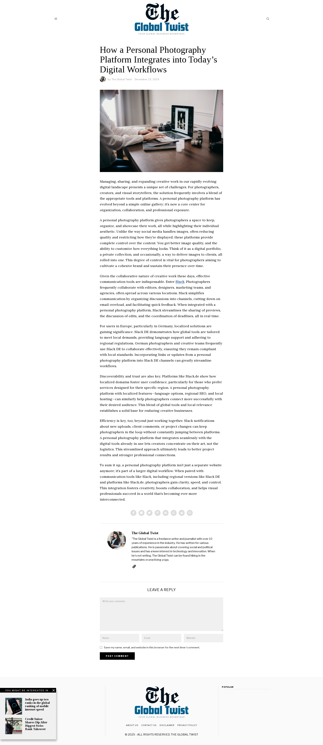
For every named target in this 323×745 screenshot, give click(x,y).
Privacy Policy (187, 725)
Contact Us (149, 725)
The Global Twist (121, 79)
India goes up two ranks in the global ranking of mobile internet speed (37, 704)
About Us (132, 725)
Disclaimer (167, 725)
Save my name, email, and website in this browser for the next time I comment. (152, 647)
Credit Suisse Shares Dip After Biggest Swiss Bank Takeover (36, 724)
